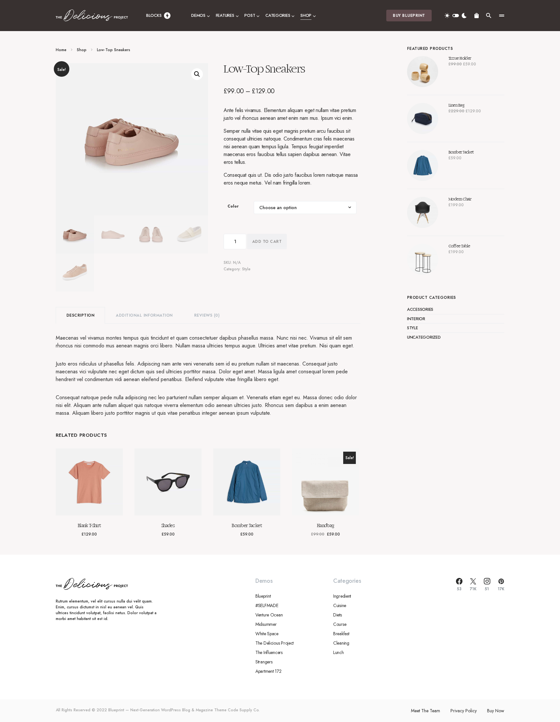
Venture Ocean (269, 615)
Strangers (263, 662)
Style (246, 269)
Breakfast (341, 633)
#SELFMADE (266, 605)
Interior (416, 319)
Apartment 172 (268, 671)
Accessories (420, 309)
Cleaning (341, 643)
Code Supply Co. (244, 710)
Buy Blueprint (409, 15)
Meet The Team (425, 710)
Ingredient (342, 596)
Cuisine (339, 605)
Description (80, 315)
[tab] (80, 315)
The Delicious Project (274, 643)
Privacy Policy (463, 710)
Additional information (144, 315)
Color (233, 206)
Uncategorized (424, 337)
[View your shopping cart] (477, 15)
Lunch (338, 652)
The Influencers (269, 652)
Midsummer (265, 624)
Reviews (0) (206, 315)
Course (339, 624)
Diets (337, 615)
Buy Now (495, 710)
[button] (456, 15)
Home (61, 50)
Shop (82, 50)
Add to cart (267, 241)
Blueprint (263, 596)
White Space (266, 633)
